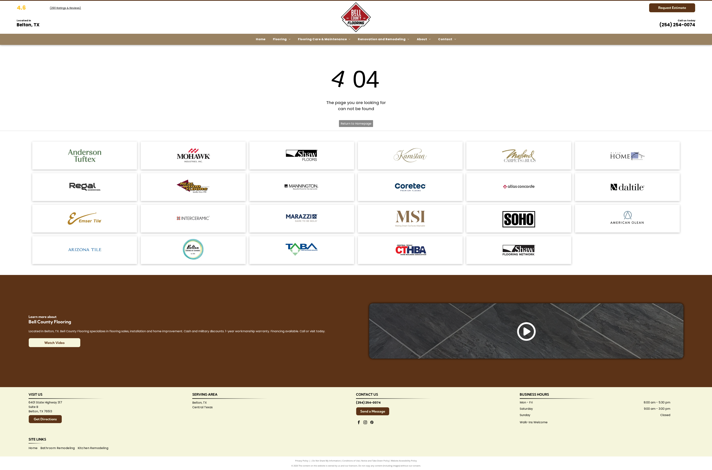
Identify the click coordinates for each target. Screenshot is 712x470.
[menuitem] (260, 39)
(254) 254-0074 (677, 25)
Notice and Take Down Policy (375, 460)
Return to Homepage (356, 123)
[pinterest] (372, 423)
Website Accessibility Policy (404, 460)
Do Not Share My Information (326, 460)
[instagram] (365, 423)
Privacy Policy (301, 460)
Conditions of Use (351, 460)
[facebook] (359, 423)
